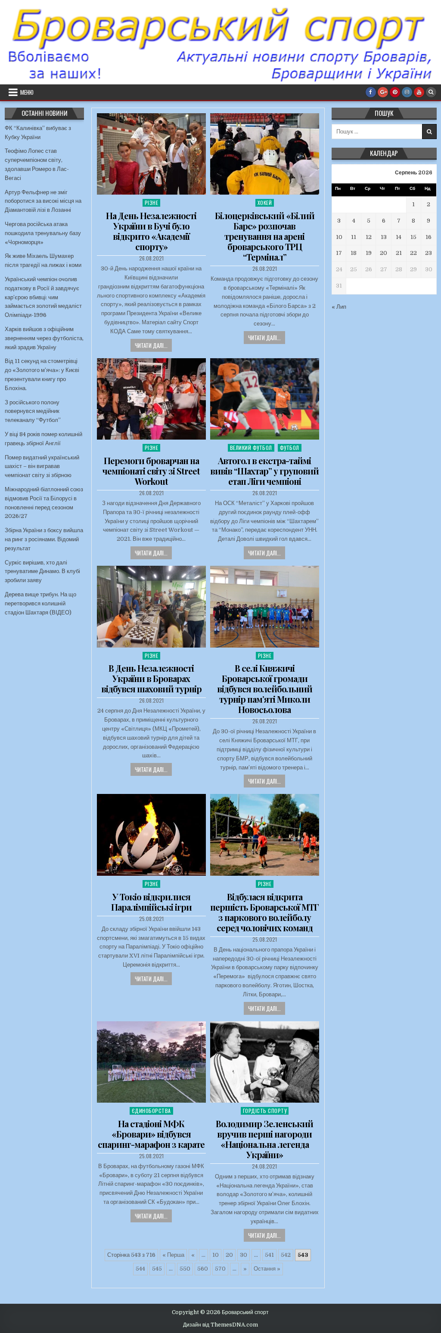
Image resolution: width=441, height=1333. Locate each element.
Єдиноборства (151, 1110)
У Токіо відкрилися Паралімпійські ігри (151, 902)
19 (369, 253)
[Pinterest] (395, 92)
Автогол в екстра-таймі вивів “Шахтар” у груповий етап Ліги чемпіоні (264, 471)
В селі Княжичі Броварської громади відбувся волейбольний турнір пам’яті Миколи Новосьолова (264, 688)
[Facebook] (371, 92)
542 (286, 1255)
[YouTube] (419, 92)
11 (353, 237)
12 (369, 237)
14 (398, 237)
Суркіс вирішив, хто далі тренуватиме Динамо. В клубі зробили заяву (42, 571)
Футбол (289, 447)
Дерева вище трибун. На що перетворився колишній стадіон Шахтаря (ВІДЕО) (40, 603)
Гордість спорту (265, 1110)
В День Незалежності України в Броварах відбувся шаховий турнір (151, 678)
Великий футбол (251, 447)
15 (413, 237)
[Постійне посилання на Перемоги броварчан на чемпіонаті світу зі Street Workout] (151, 399)
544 (140, 1268)
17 (339, 253)
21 (399, 253)
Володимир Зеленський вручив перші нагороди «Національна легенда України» (264, 1139)
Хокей (265, 202)
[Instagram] (407, 92)
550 (185, 1268)
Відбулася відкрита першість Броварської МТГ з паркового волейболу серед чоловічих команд (264, 912)
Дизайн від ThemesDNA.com (220, 1325)
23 (428, 253)
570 (220, 1268)
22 (413, 253)
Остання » (267, 1268)
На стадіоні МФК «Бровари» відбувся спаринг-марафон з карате (151, 1134)
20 (229, 1255)
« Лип (339, 307)
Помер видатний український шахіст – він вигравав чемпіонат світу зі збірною (42, 466)
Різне (151, 202)
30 (243, 1255)
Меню (27, 92)
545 (157, 1268)
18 (354, 253)
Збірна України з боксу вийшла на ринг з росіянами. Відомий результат (44, 539)
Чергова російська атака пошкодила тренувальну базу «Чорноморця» (43, 233)
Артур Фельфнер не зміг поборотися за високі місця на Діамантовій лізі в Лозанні (43, 201)
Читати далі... (151, 345)
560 (202, 1268)
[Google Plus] (383, 92)
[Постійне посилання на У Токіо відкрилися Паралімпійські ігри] (151, 835)
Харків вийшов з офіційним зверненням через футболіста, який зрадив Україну (44, 338)
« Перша (173, 1255)
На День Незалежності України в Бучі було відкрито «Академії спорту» (151, 231)
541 (269, 1255)
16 (428, 237)
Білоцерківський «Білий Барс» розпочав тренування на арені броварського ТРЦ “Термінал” (264, 236)
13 (384, 237)
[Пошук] (431, 92)
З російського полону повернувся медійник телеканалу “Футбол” (33, 411)
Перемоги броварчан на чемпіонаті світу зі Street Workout (151, 471)
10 (215, 1255)
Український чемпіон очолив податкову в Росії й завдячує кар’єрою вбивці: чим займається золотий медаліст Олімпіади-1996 (43, 297)
